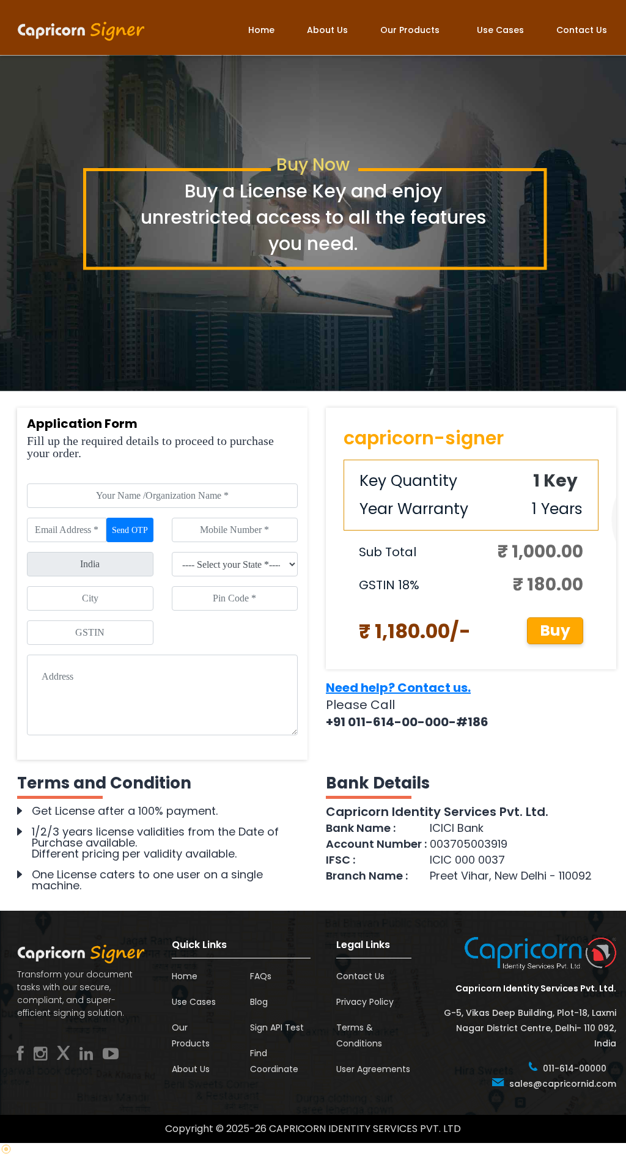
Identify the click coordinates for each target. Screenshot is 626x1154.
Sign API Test (277, 1027)
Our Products (410, 30)
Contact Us (581, 30)
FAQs (260, 976)
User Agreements (373, 1069)
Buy (555, 630)
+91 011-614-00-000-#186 (407, 721)
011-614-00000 (574, 1068)
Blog (259, 1002)
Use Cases (500, 30)
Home (261, 30)
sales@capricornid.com (562, 1084)
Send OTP (130, 530)
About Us (327, 30)
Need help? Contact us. (398, 687)
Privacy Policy (365, 1002)
